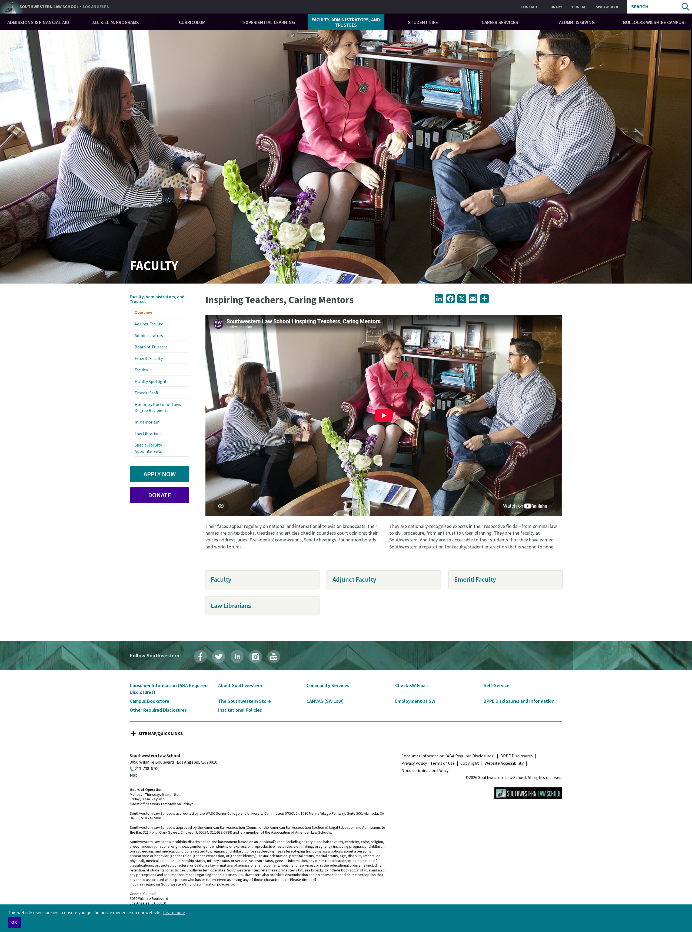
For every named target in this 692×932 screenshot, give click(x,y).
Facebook (200, 656)
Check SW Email (411, 685)
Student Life (423, 22)
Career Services (500, 22)
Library (554, 6)
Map (134, 775)
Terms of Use (442, 763)
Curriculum (192, 22)
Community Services (328, 685)
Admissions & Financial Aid (38, 22)
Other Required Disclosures (158, 710)
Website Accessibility (504, 763)
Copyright (469, 763)
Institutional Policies (240, 710)
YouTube (273, 656)
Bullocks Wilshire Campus (653, 22)
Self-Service (497, 685)
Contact (529, 6)
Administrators (149, 335)
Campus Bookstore (149, 701)
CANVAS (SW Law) (325, 701)
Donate (159, 495)
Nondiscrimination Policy (424, 770)
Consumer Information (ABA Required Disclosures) (448, 755)
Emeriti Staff (146, 392)
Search (639, 6)
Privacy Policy (414, 763)
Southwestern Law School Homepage (528, 793)
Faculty (221, 579)
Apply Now (160, 474)
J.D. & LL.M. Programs (115, 22)
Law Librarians (231, 605)
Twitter (218, 656)
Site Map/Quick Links (160, 733)
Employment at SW (415, 701)
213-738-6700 (147, 768)
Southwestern (64, 6)
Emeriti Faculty (475, 579)
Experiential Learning (269, 22)
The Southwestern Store (244, 701)
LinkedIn (237, 656)
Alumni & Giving (577, 22)
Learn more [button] (174, 912)
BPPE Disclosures (516, 755)
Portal (579, 6)
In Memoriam (147, 422)
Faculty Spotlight (151, 381)
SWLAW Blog (608, 6)
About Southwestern (240, 685)
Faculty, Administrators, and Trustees (346, 22)
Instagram (255, 656)
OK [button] (14, 922)
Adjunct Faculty (354, 579)
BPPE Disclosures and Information (519, 701)
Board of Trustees (151, 347)
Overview (143, 312)
